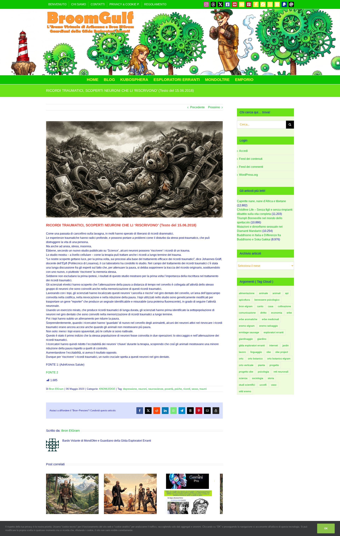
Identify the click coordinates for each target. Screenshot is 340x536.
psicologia (263, 371)
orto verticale (246, 365)
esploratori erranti (274, 332)
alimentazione (246, 293)
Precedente (197, 107)
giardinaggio (246, 338)
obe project (281, 352)
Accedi (243, 150)
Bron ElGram (56, 388)
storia (271, 378)
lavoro (242, 352)
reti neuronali (281, 371)
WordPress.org (248, 174)
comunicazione (247, 312)
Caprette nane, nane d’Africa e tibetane (261, 201)
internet (273, 345)
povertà (169, 388)
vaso (273, 384)
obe (269, 352)
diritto (263, 312)
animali (276, 293)
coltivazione (284, 306)
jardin (285, 345)
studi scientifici (247, 384)
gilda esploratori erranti (252, 345)
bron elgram (246, 306)
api (286, 293)
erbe (289, 312)
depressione (130, 388)
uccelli (263, 384)
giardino (261, 338)
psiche (178, 388)
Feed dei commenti (251, 166)
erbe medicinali (270, 319)
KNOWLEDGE (107, 388)
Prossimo (214, 107)
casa (270, 306)
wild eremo (245, 391)
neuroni (142, 388)
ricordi (186, 388)
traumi (203, 388)
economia (276, 312)
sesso (195, 388)
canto (260, 306)
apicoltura (244, 299)
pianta (261, 365)
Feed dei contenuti (250, 158)
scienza (243, 378)
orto (241, 358)
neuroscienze (155, 388)
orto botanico (255, 358)
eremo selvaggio (268, 325)
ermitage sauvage (249, 332)
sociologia (257, 378)
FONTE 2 (52, 372)
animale (263, 293)
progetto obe (246, 371)
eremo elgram (247, 325)
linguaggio (256, 352)
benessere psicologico (266, 299)
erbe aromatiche (248, 319)
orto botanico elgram (278, 358)
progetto (274, 365)
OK (326, 528)
